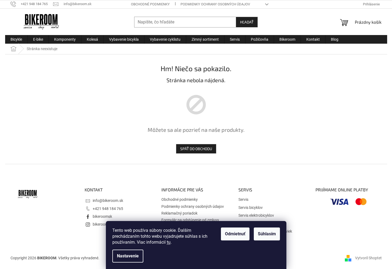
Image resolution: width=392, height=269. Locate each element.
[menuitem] (16, 39)
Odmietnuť (235, 233)
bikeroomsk (102, 216)
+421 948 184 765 (108, 208)
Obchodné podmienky (150, 4)
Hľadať (247, 22)
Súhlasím (267, 233)
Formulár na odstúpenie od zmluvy (190, 220)
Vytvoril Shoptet (368, 258)
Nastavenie (128, 255)
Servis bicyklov (250, 207)
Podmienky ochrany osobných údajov (215, 4)
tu (169, 242)
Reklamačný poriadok (179, 213)
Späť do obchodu (196, 148)
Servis (243, 199)
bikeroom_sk (103, 224)
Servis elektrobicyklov (256, 215)
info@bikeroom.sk (108, 200)
